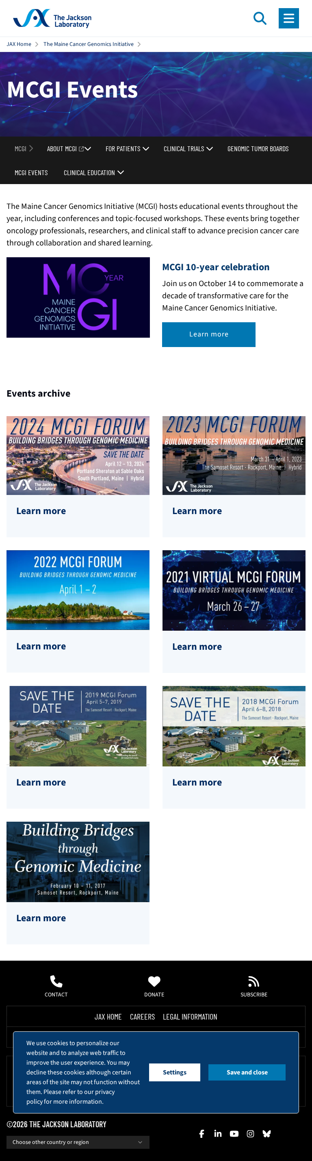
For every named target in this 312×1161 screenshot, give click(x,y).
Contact (56, 995)
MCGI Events (31, 172)
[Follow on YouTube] (234, 1133)
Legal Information (190, 1016)
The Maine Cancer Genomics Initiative (88, 44)
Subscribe (253, 995)
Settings (174, 1072)
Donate (154, 995)
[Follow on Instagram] (250, 1133)
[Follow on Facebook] (201, 1133)
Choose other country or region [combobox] (51, 1142)
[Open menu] (289, 18)
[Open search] (260, 18)
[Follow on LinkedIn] (217, 1133)
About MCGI (62, 148)
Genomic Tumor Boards (258, 148)
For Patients (123, 148)
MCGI (20, 148)
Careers (142, 1016)
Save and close (247, 1072)
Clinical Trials (184, 148)
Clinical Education (89, 172)
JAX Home (18, 44)
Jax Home (108, 1016)
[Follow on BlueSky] (266, 1133)
